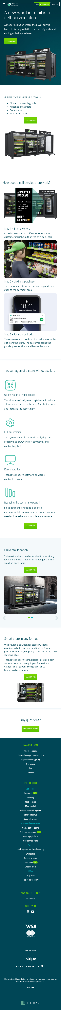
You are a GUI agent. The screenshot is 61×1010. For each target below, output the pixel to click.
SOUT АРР (30, 987)
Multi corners (30, 801)
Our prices (30, 763)
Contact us (30, 898)
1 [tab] (29, 617)
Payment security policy (30, 759)
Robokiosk (30, 793)
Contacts (30, 772)
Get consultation (30, 728)
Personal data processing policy (30, 755)
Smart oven (29, 862)
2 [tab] (32, 617)
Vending (30, 797)
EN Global (55, 4)
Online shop (30, 853)
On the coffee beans (30, 827)
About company (30, 750)
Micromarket (30, 806)
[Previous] (4, 618)
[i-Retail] (13, 4)
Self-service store (30, 840)
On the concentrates (30, 832)
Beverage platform (30, 836)
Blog (30, 768)
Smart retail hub (30, 814)
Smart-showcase (31, 819)
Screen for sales (30, 858)
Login (37, 4)
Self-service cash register (30, 810)
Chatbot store (30, 866)
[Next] (57, 618)
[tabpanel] (30, 595)
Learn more (11, 41)
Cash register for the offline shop (30, 849)
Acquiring (30, 875)
